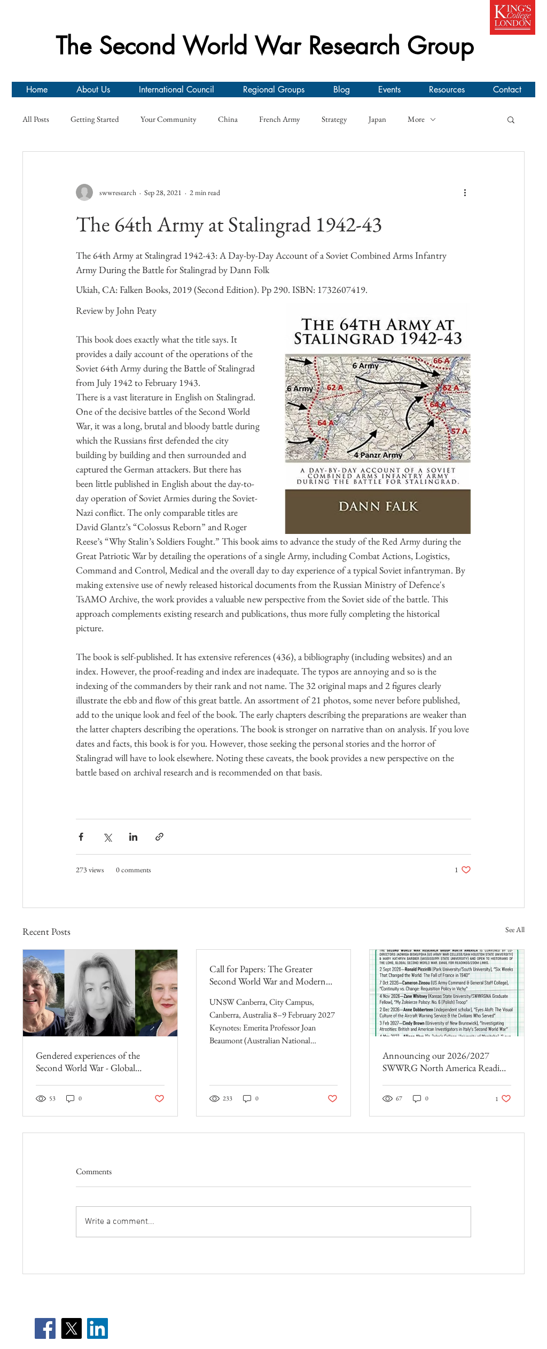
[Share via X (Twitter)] (107, 837)
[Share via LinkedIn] (133, 837)
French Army (279, 119)
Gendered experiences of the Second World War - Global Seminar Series (88, 1061)
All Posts (35, 119)
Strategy (334, 119)
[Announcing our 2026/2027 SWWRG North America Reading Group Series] (447, 993)
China (228, 119)
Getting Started (95, 119)
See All (515, 929)
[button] (511, 119)
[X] (71, 1328)
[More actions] (464, 192)
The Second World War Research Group (265, 45)
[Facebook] (45, 1328)
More (416, 119)
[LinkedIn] (97, 1328)
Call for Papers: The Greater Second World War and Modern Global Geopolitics (267, 975)
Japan (377, 119)
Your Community (168, 119)
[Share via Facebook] (81, 837)
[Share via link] (159, 837)
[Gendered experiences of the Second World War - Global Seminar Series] (100, 993)
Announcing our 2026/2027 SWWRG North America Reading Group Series (445, 1061)
